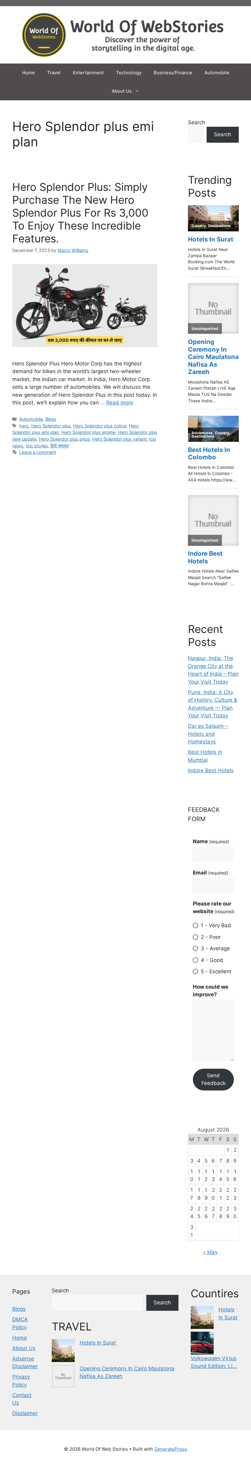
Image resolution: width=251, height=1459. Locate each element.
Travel (54, 72)
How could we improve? (210, 991)
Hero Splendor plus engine (88, 432)
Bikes (50, 419)
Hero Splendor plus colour (99, 425)
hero (24, 425)
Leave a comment (37, 452)
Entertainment (88, 72)
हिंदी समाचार (60, 445)
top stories (37, 445)
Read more (119, 402)
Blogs (19, 1309)
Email (210, 873)
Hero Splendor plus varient (119, 439)
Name (211, 841)
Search (196, 122)
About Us (122, 91)
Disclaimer (25, 1413)
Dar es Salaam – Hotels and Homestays (208, 734)
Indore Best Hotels (211, 770)
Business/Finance (173, 72)
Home (28, 72)
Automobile (216, 72)
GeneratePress (170, 1449)
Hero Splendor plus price (64, 439)
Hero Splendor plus (51, 425)
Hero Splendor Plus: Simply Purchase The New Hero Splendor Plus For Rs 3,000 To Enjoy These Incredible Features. (80, 212)
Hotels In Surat (98, 1343)
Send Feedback (213, 1079)
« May (210, 1252)
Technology (128, 72)
